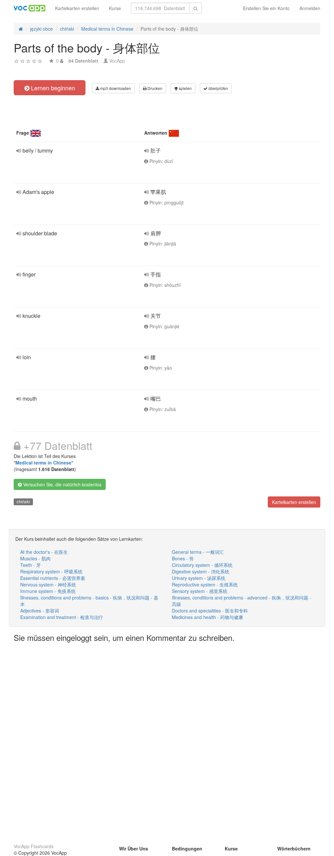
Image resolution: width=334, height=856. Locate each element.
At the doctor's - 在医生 (44, 552)
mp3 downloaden (115, 88)
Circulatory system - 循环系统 (202, 565)
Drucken (154, 88)
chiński (23, 501)
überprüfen (217, 88)
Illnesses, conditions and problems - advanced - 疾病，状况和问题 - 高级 (241, 600)
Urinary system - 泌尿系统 (198, 578)
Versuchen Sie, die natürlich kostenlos (61, 484)
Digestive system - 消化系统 (200, 571)
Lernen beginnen (52, 87)
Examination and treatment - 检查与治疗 (61, 617)
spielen (185, 88)
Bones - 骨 (183, 558)
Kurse (115, 8)
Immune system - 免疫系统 (48, 591)
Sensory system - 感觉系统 (199, 591)
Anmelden (309, 8)
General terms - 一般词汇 (198, 552)
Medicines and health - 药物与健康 (207, 617)
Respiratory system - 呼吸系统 (51, 571)
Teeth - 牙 (30, 565)
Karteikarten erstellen (77, 8)
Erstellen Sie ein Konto (266, 8)
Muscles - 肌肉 (35, 558)
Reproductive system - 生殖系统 (205, 584)
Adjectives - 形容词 (39, 610)
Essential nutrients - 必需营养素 (52, 578)
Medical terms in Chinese (43, 462)
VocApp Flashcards (33, 846)
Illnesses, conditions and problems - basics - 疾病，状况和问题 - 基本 (89, 600)
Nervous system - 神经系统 (48, 584)
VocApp (117, 60)
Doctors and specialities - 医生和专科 (210, 610)
